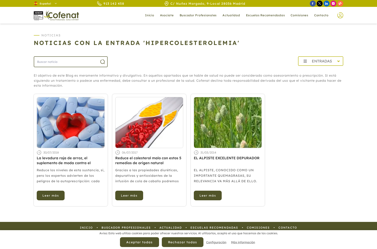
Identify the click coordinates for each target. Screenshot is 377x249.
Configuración (216, 242)
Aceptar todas (139, 242)
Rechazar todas (182, 242)
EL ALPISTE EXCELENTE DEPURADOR (227, 158)
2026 (286, 70)
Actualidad (170, 227)
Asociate (167, 15)
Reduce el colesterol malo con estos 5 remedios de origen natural (148, 160)
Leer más (50, 195)
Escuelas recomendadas (265, 15)
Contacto (321, 15)
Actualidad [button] (231, 15)
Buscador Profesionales (198, 15)
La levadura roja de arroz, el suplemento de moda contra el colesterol (64, 160)
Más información (243, 242)
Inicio (149, 15)
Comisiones (299, 15)
